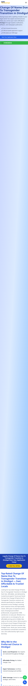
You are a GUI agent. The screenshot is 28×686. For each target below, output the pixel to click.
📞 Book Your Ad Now (14, 566)
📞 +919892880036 (7, 43)
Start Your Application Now (9, 37)
